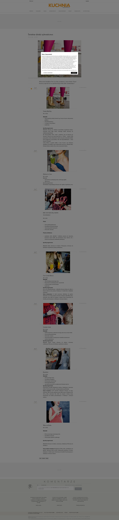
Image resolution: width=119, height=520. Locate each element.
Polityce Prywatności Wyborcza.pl (56, 68)
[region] (59, 63)
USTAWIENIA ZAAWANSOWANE (47, 72)
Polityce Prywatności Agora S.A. (67, 68)
